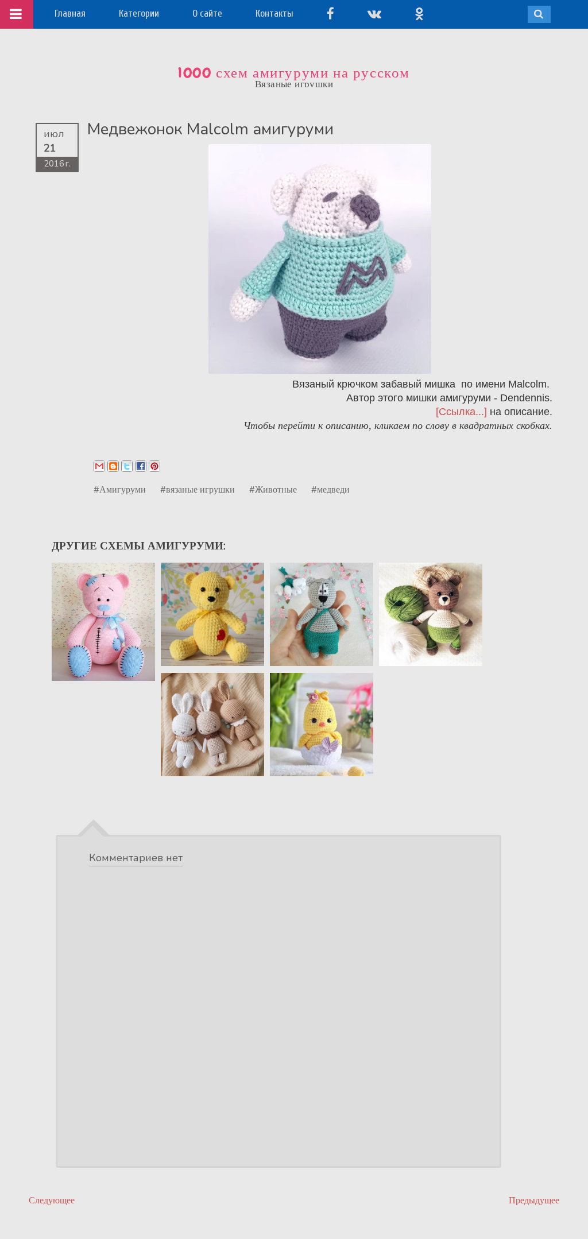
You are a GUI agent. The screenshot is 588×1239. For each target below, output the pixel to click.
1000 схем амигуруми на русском (294, 73)
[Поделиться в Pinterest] (154, 466)
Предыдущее (534, 1200)
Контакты (274, 13)
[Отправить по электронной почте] (99, 466)
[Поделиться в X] (127, 466)
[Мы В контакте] (374, 13)
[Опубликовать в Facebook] (140, 466)
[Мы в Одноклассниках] (419, 13)
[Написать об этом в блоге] (113, 466)
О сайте (207, 13)
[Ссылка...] (461, 411)
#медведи (330, 489)
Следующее (52, 1200)
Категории (139, 13)
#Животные (273, 489)
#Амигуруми (120, 489)
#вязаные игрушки (197, 489)
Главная (70, 13)
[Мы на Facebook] (330, 13)
